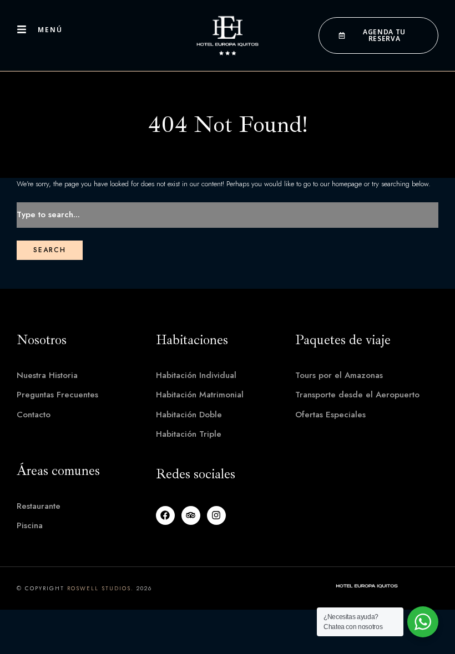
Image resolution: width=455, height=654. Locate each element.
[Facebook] (165, 515)
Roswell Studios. (100, 588)
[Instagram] (216, 515)
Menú (50, 29)
